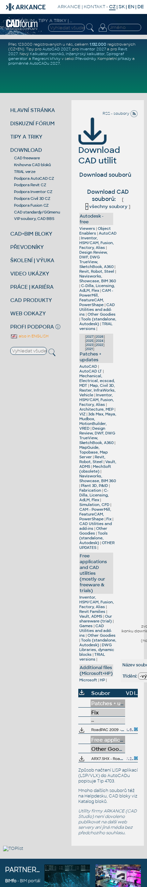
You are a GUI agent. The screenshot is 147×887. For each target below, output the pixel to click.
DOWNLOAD (26, 150)
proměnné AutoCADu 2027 (34, 63)
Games (86, 625)
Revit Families (92, 611)
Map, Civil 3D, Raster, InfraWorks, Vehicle (97, 390)
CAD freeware (27, 158)
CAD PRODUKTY (31, 300)
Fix (108, 519)
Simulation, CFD (94, 504)
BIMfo (10, 881)
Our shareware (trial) (95, 618)
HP (102, 680)
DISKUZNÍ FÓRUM (32, 123)
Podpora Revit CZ (30, 185)
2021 (89, 349)
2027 (89, 337)
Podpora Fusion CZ (31, 205)
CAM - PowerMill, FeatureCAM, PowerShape (96, 297)
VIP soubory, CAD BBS (34, 218)
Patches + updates (90, 357)
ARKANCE (69, 7)
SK (122, 7)
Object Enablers (95, 231)
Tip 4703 (105, 781)
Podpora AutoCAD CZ (34, 178)
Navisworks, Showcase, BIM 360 (97, 278)
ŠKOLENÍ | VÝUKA (32, 260)
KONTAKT (94, 7)
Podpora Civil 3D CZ (32, 198)
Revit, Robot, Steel (96, 271)
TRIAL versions (92, 657)
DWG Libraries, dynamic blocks (96, 650)
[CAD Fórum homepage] (22, 29)
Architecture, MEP (96, 409)
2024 (100, 341)
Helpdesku (95, 796)
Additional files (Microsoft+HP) (96, 670)
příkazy (124, 58)
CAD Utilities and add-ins (97, 309)
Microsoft (88, 680)
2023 (89, 345)
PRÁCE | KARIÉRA (32, 287)
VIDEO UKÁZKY (29, 273)
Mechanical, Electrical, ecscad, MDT (97, 381)
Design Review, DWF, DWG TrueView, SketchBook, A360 (96, 259)
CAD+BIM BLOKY (31, 234)
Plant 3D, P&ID (94, 485)
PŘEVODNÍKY (27, 247)
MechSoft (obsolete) (95, 469)
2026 (100, 337)
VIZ (82, 414)
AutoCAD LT (90, 371)
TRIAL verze (24, 171)
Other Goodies (102, 314)
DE (140, 7)
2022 (99, 345)
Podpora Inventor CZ (33, 191)
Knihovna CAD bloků (32, 164)
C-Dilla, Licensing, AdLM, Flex (97, 288)
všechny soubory (107, 206)
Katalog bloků (92, 801)
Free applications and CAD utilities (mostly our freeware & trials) (93, 573)
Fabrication (90, 490)
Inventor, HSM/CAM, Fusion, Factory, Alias (96, 243)
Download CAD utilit (99, 155)
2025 (89, 341)
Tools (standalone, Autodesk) (97, 321)
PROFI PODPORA (32, 326)
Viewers (87, 228)
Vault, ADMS (90, 616)
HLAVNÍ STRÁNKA (32, 110)
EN (131, 7)
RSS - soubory (116, 113)
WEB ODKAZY (28, 313)
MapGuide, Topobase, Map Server (93, 452)
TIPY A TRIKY (26, 136)
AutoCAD (108, 233)
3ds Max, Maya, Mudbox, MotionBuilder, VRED (97, 421)
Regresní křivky (46, 58)
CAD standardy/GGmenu (37, 212)
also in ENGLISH (33, 336)
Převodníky (85, 58)
